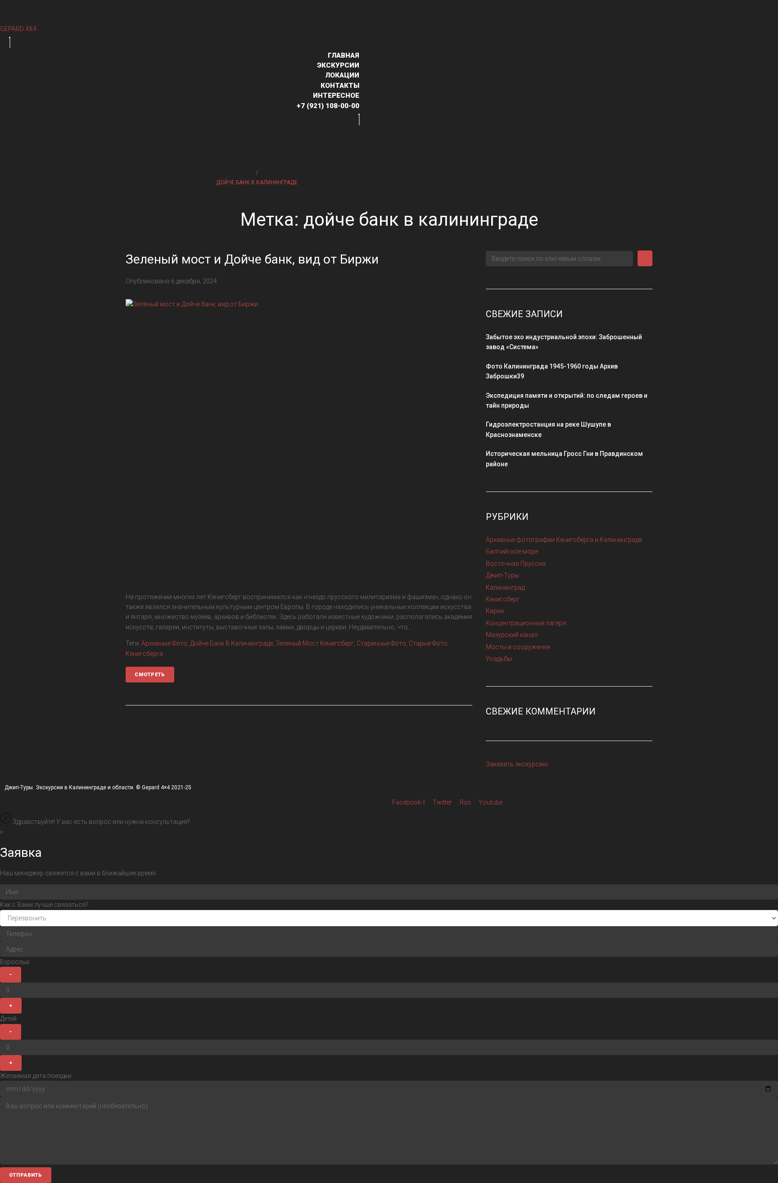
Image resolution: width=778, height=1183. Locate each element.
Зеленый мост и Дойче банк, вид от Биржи (252, 259)
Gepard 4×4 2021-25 (166, 787)
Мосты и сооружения (518, 647)
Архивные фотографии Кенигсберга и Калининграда (564, 539)
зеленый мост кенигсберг (315, 643)
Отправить (25, 1175)
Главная (257, 163)
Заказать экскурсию (517, 764)
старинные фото (381, 643)
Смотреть (150, 675)
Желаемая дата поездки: (36, 1075)
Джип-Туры (502, 575)
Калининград (505, 587)
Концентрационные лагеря (526, 623)
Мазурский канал (512, 634)
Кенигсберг (503, 599)
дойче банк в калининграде (231, 643)
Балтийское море (512, 551)
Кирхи (495, 610)
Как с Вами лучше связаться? (44, 904)
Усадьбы (499, 658)
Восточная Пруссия (516, 563)
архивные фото (164, 643)
